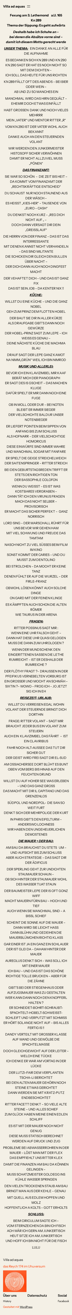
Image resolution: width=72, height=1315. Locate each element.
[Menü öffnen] (28, 6)
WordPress (26, 1307)
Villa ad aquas (14, 6)
